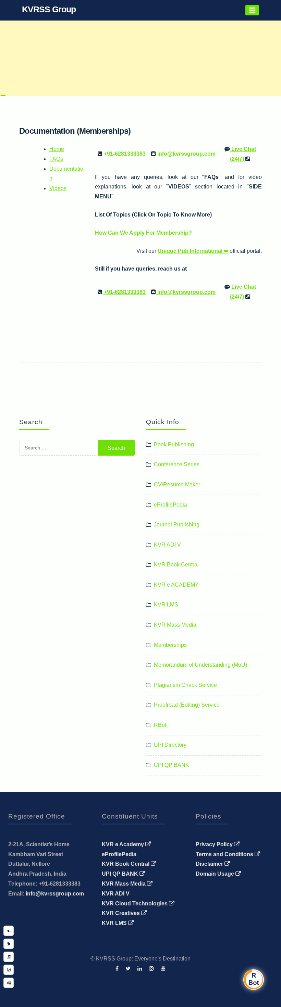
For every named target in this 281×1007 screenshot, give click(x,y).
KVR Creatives (121, 913)
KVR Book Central (176, 564)
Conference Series (176, 464)
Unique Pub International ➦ (193, 251)
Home (56, 149)
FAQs (56, 159)
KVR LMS (166, 604)
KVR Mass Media (175, 625)
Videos (57, 188)
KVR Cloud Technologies (135, 903)
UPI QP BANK (171, 765)
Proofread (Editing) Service (187, 705)
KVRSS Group (49, 9)
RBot (160, 725)
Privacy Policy (215, 844)
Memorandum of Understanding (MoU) (200, 665)
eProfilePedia (170, 505)
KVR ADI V (167, 545)
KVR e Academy (123, 844)
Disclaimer (210, 864)
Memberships (170, 645)
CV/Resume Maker (177, 484)
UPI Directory (170, 745)
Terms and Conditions (225, 854)
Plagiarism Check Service (185, 685)
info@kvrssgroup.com (55, 894)
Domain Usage (215, 874)
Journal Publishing (176, 524)
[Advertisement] (140, 48)
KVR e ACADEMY (176, 585)
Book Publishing (174, 444)
